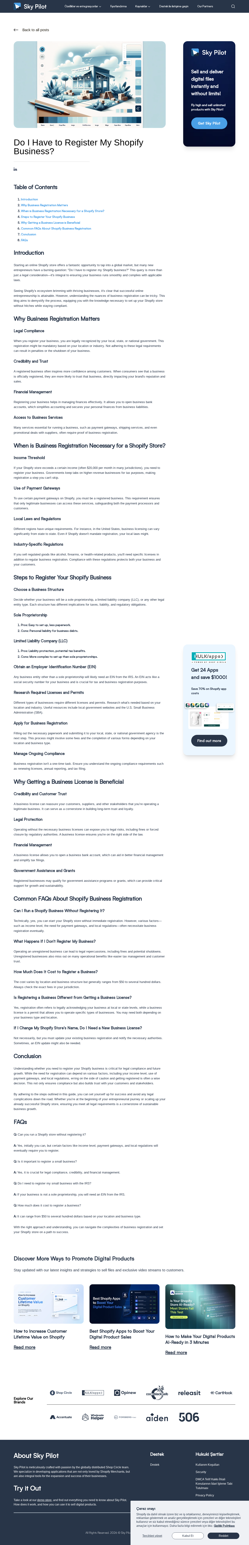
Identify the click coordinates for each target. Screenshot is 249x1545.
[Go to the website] (61, 1392)
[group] (49, 1317)
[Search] (233, 6)
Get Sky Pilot (209, 123)
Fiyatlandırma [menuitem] (118, 6)
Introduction (29, 199)
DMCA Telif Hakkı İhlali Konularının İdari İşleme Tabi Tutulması (214, 1484)
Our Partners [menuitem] (205, 6)
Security (201, 1472)
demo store (44, 1500)
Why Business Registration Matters (44, 205)
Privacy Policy (205, 1495)
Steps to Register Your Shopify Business (48, 217)
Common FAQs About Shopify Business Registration (56, 228)
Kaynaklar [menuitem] (141, 6)
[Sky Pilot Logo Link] (30, 6)
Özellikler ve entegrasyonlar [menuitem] (82, 6)
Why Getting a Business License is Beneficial (50, 222)
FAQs (24, 240)
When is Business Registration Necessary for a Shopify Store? (62, 211)
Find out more (209, 740)
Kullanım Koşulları (207, 1464)
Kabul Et (187, 1535)
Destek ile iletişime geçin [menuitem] (173, 6)
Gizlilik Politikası (224, 1525)
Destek (154, 1464)
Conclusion (28, 234)
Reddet (223, 1535)
